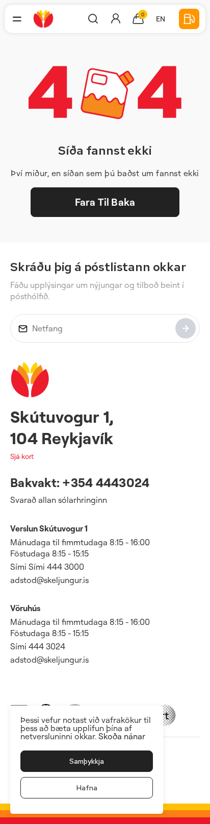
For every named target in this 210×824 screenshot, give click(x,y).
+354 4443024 (105, 482)
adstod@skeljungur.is (49, 580)
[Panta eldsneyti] (189, 19)
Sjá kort (22, 456)
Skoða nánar (121, 736)
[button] (17, 19)
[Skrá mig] (185, 328)
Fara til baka (105, 202)
